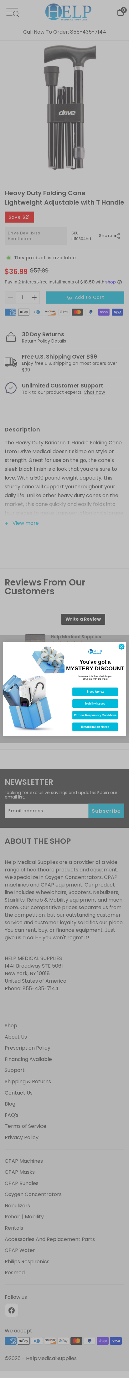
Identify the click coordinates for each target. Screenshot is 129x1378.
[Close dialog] (121, 646)
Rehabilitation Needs (95, 726)
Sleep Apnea (95, 691)
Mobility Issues (95, 703)
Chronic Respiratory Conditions (95, 715)
